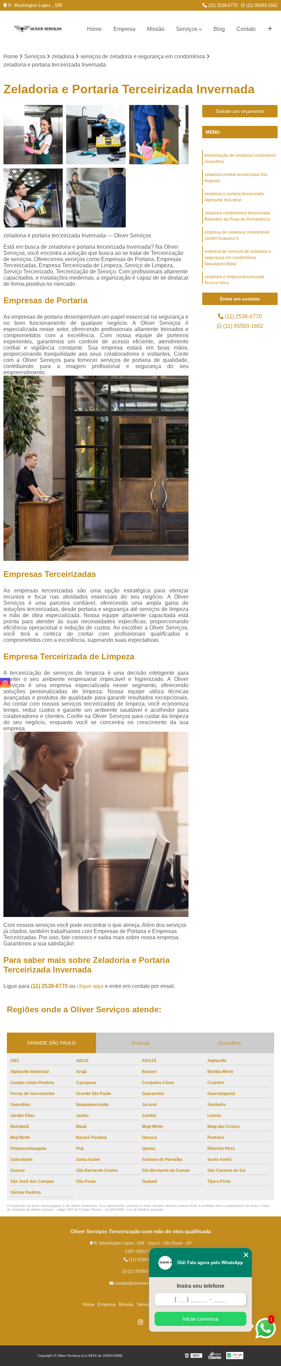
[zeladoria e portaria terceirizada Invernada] (158, 134)
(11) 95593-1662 (261, 5)
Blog (219, 29)
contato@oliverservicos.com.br (142, 1283)
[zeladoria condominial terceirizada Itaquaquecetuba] (33, 197)
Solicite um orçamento (240, 111)
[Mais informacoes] (270, 29)
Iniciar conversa (200, 1319)
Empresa (124, 29)
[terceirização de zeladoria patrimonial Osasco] (33, 134)
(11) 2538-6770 (222, 5)
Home (94, 29)
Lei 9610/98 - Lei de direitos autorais (134, 1209)
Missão (155, 29)
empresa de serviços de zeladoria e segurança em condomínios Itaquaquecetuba (238, 257)
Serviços (186, 29)
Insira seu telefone (200, 1286)
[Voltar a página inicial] (37, 29)
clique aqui (90, 986)
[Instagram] (140, 1322)
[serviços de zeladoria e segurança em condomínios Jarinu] (95, 197)
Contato (246, 29)
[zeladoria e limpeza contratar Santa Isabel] (95, 134)
